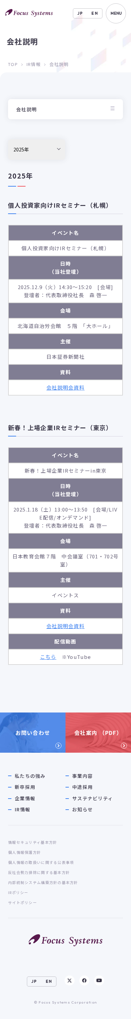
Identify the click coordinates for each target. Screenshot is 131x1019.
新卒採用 (25, 787)
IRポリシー (18, 892)
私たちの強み (30, 776)
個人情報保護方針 (24, 852)
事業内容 (82, 776)
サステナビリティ (92, 798)
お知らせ (82, 809)
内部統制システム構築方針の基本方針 (43, 882)
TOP (13, 64)
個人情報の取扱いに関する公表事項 (41, 862)
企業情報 (25, 798)
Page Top (113, 1007)
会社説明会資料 (65, 387)
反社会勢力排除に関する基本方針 (39, 872)
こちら (48, 656)
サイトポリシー (22, 902)
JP (80, 13)
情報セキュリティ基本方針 (32, 842)
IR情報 (34, 64)
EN (94, 13)
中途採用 (82, 787)
